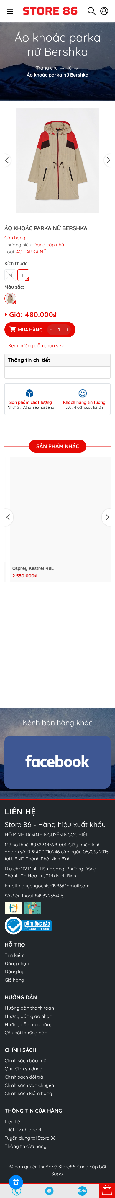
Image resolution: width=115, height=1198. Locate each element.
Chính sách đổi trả (24, 1077)
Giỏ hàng (14, 980)
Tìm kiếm (15, 955)
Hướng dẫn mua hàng (29, 1024)
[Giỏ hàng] (107, 1190)
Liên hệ (12, 1121)
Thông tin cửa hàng (26, 1146)
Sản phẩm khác (57, 446)
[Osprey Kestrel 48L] (57, 509)
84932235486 (49, 896)
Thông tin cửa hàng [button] (33, 1110)
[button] (7, 160)
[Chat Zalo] (82, 1191)
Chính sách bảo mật (26, 1060)
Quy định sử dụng (23, 1069)
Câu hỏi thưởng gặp (26, 1033)
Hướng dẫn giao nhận (28, 1016)
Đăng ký (14, 972)
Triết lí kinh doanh (24, 1130)
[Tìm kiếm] (91, 11)
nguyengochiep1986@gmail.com (54, 886)
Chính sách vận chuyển (29, 1085)
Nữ (68, 68)
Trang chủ (47, 68)
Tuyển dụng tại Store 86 (30, 1138)
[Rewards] (16, 1182)
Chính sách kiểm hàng (28, 1093)
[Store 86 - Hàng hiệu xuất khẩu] (50, 11)
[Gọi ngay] (16, 1191)
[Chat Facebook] (49, 1191)
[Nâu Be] (10, 298)
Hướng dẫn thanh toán (29, 1008)
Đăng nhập (17, 963)
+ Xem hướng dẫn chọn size (34, 345)
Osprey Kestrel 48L (27, 568)
